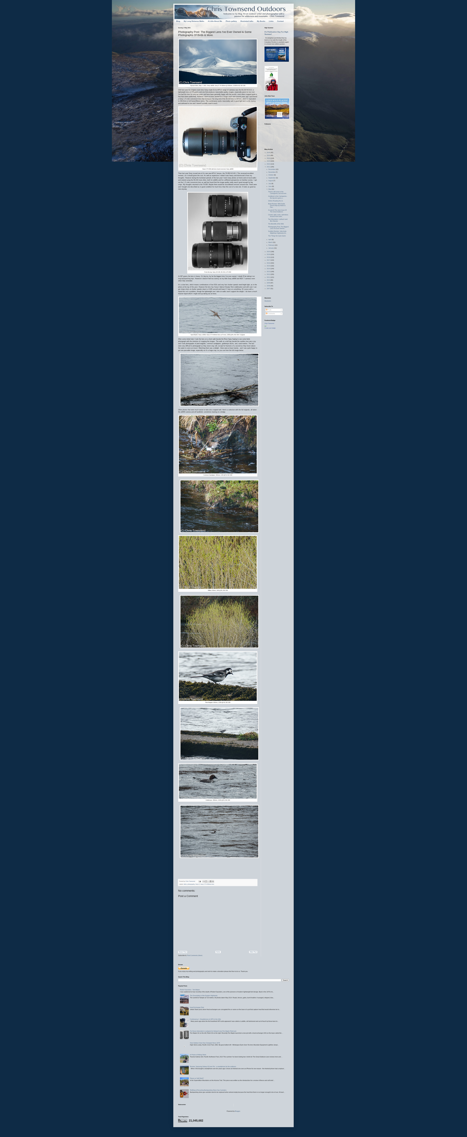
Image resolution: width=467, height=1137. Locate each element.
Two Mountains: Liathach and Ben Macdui (277, 220)
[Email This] (203, 881)
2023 (268, 161)
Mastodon (268, 301)
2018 (268, 257)
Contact (280, 21)
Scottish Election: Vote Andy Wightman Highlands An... (277, 232)
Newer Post (182, 952)
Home (218, 952)
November (272, 172)
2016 (268, 263)
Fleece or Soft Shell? (197, 1078)
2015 (268, 266)
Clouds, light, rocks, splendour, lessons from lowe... (278, 215)
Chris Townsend (269, 323)
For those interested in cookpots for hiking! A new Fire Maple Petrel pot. (213, 1031)
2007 (268, 288)
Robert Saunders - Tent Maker (190, 990)
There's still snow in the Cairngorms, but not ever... (277, 192)
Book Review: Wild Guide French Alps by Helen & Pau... (276, 205)
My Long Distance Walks (194, 21)
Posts (269, 310)
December (272, 169)
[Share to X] (208, 881)
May (270, 189)
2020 (268, 251)
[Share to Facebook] (210, 881)
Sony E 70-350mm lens (207, 884)
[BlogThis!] (206, 881)
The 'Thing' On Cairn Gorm (277, 236)
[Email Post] (199, 881)
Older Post (253, 952)
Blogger (237, 1111)
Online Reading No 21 (275, 201)
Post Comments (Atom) (194, 955)
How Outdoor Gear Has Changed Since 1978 (205, 1043)
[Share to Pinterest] (213, 881)
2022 (268, 164)
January (271, 248)
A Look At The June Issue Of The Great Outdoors (277, 211)
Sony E (197, 884)
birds (185, 884)
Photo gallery (231, 21)
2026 (268, 152)
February (271, 245)
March (270, 242)
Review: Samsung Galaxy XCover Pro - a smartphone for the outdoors (213, 1066)
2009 (268, 283)
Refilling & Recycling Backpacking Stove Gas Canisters (208, 1090)
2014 (268, 268)
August (270, 181)
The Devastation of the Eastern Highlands (203, 995)
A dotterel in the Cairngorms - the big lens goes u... (277, 197)
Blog (178, 21)
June (270, 186)
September (272, 178)
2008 (268, 286)
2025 (268, 155)
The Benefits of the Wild (276, 224)
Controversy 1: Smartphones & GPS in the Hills (205, 1019)
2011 (268, 277)
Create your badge (270, 328)
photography (191, 884)
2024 (268, 158)
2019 (268, 254)
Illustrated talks (246, 21)
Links (271, 21)
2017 (268, 260)
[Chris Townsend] (265, 326)
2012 (268, 274)
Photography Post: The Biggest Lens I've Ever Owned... (278, 227)
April (270, 239)
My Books (261, 21)
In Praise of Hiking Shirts (198, 1055)
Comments (271, 314)
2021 (268, 167)
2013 (268, 271)
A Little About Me (215, 21)
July (269, 183)
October (271, 175)
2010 (268, 280)
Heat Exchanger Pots (197, 1007)
